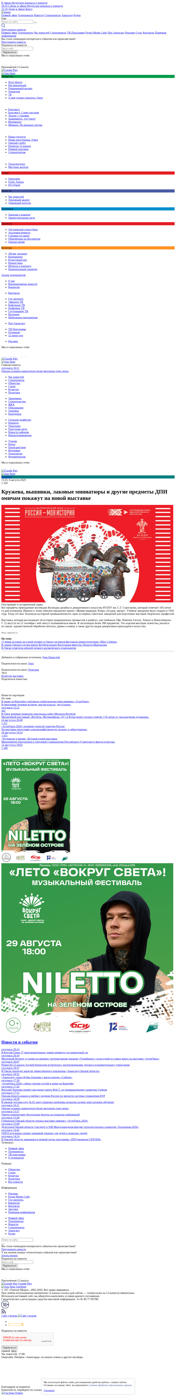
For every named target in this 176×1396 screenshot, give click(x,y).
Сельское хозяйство (19, 419)
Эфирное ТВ (15, 301)
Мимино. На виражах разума (25, 125)
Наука (11, 444)
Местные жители (18, 167)
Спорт (12, 386)
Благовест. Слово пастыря (23, 112)
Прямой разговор (18, 149)
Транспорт (14, 426)
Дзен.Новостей (51, 657)
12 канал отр (15, 335)
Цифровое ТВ (16, 308)
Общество (14, 383)
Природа (13, 422)
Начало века (15, 263)
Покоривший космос (20, 88)
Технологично (16, 163)
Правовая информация (21, 1212)
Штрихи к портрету (19, 266)
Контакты (148, 32)
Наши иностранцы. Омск (23, 139)
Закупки (13, 1209)
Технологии (15, 453)
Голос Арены (16, 181)
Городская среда (17, 429)
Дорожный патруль (19, 202)
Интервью (14, 450)
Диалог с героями (18, 115)
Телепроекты (25, 15)
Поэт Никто (15, 82)
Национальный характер (22, 269)
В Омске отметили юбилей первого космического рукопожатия (38, 648)
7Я (10, 94)
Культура (13, 389)
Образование (16, 407)
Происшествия (17, 447)
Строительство (17, 401)
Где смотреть (15, 298)
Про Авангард (116, 32)
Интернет (14, 314)
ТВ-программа (16, 1154)
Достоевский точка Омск (23, 229)
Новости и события (19, 1042)
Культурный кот (17, 259)
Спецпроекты (53, 15)
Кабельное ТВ (16, 305)
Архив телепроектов (13, 275)
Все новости (15, 1181)
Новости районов (18, 432)
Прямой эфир (9, 15)
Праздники (14, 413)
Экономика (14, 398)
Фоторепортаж (17, 456)
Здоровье (13, 410)
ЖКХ (11, 404)
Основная (14, 332)
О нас (138, 32)
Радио (77, 15)
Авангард (67, 15)
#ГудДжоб (14, 185)
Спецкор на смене (18, 235)
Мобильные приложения (22, 317)
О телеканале (16, 1157)
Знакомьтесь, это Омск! (22, 118)
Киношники (15, 256)
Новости (39, 15)
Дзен (31, 663)
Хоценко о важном (19, 214)
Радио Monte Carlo (96, 32)
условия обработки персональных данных (110, 1385)
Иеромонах (14, 121)
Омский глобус (17, 142)
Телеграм (33, 669)
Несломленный (17, 85)
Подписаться (9, 52)
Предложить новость (13, 29)
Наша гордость (17, 136)
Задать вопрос (9, 1255)
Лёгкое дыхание (17, 253)
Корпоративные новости (22, 284)
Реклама (130, 32)
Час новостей (42, 32)
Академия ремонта (19, 232)
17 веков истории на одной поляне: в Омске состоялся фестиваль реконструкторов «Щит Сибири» (59, 641)
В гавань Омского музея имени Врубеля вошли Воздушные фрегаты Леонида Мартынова (54, 644)
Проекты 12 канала (19, 146)
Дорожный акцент (19, 199)
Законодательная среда (21, 217)
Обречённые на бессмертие (24, 238)
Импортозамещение (20, 435)
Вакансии (14, 287)
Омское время (16, 241)
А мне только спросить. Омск (25, 97)
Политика (14, 392)
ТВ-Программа (76, 32)
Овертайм (14, 178)
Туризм (12, 441)
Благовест (14, 109)
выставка (18, 675)
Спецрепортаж (17, 152)
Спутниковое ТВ (18, 311)
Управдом (14, 91)
